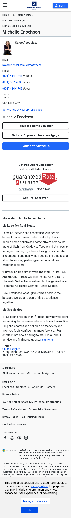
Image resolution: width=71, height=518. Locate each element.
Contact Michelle (35, 146)
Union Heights (11, 349)
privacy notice (39, 486)
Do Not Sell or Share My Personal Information (31, 402)
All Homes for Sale (13, 373)
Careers (50, 387)
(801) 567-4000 (12, 82)
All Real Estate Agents (40, 373)
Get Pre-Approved (35, 198)
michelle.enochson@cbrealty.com (21, 64)
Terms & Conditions (14, 409)
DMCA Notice (10, 417)
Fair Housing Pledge (32, 417)
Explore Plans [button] (42, 458)
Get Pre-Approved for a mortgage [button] (35, 135)
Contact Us (23, 387)
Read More (46, 339)
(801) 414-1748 (12, 76)
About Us (37, 387)
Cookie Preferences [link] (14, 424)
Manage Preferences (36, 501)
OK (29, 509)
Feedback (8, 387)
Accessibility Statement (43, 409)
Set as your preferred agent (23, 109)
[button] (60, 5)
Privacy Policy (10, 394)
